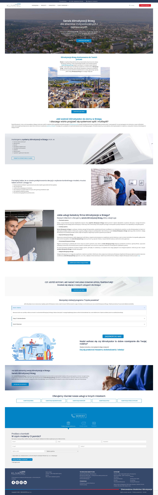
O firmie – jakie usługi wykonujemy (54, 473)
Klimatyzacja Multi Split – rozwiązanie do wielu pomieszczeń (93, 475)
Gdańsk (138, 484)
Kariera (47, 475)
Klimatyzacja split (74, 124)
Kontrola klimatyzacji (84, 478)
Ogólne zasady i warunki (125, 492)
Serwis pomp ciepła (134, 478)
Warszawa (129, 484)
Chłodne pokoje (83, 484)
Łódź (123, 486)
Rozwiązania (35, 5)
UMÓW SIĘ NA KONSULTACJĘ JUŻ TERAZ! (79, 262)
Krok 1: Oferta (17, 308)
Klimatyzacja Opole (104, 400)
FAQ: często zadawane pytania (53, 476)
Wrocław (120, 486)
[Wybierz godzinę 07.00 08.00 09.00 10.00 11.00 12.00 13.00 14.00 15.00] (62, 451)
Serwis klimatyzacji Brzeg (67, 65)
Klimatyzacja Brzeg (28, 400)
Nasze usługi (49, 472)
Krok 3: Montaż (17, 324)
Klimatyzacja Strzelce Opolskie (129, 400)
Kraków (115, 486)
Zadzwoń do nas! (113, 336)
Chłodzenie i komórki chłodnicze (87, 483)
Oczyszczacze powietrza (85, 477)
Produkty (43, 5)
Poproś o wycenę (145, 5)
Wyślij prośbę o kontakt (20, 459)
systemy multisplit (51, 126)
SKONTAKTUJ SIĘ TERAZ (84, 40)
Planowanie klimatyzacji (119, 481)
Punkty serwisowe (62, 5)
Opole (126, 486)
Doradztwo (52, 5)
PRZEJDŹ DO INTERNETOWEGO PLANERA (23, 158)
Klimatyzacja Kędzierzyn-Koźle (54, 400)
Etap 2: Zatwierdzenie (19, 318)
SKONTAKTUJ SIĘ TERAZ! (79, 111)
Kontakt (115, 480)
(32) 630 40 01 (80, 416)
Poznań (142, 484)
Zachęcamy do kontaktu (20, 384)
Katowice (134, 484)
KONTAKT (71, 40)
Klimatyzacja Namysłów (79, 400)
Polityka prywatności (137, 492)
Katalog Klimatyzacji (134, 481)
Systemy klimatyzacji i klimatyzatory (88, 474)
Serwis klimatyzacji (118, 478)
